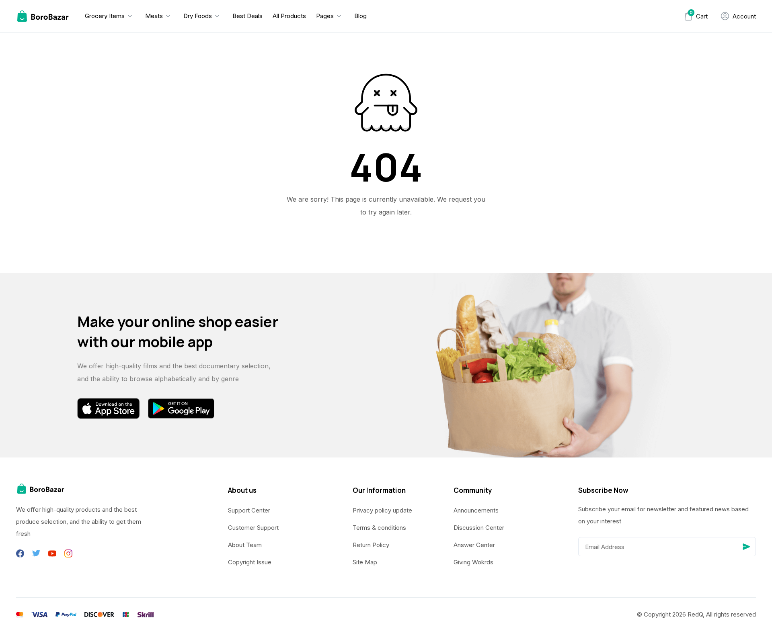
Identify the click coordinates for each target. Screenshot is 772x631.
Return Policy (371, 545)
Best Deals (247, 16)
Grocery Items (105, 16)
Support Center (249, 510)
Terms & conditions (379, 527)
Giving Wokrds (473, 562)
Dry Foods (197, 16)
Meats (154, 16)
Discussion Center (479, 527)
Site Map (365, 562)
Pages (325, 16)
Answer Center (474, 545)
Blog (360, 16)
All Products (289, 16)
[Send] (746, 546)
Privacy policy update (382, 510)
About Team (245, 545)
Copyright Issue (249, 562)
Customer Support (253, 527)
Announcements (476, 510)
